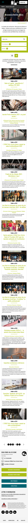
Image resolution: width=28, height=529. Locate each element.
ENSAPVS (3, 6)
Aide (17, 520)
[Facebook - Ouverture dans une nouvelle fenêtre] (3, 512)
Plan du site (23, 520)
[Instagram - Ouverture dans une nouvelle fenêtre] (7, 512)
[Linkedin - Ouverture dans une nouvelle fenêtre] (14, 512)
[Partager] (26, 6)
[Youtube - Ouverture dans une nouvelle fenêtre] (11, 512)
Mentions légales (11, 520)
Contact (4, 520)
